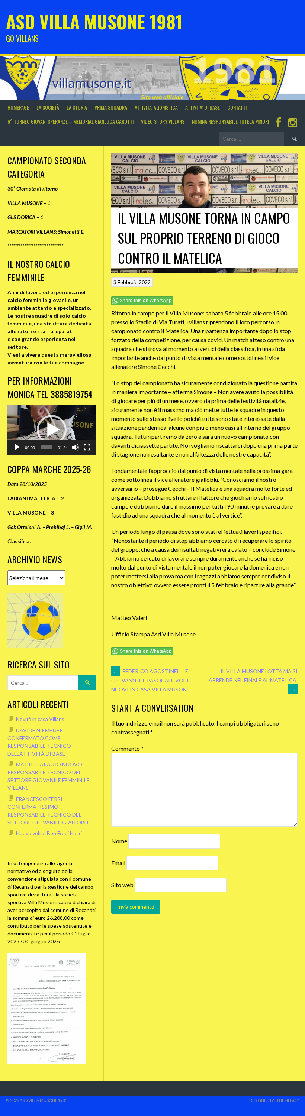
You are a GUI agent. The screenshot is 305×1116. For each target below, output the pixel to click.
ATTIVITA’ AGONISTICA (156, 107)
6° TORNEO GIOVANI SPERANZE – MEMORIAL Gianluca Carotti (70, 121)
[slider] (46, 447)
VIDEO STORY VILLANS (162, 121)
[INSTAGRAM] (293, 123)
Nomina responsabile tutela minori (230, 121)
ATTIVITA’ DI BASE (202, 107)
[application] (51, 430)
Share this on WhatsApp (146, 300)
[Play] (17, 447)
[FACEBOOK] (279, 123)
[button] (52, 430)
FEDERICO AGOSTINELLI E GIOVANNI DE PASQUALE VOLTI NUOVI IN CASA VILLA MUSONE (151, 680)
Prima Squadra (110, 107)
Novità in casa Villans (40, 719)
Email (118, 862)
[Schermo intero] (87, 447)
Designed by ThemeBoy (274, 1100)
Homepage (18, 107)
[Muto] (75, 447)
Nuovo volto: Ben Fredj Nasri (49, 833)
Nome (119, 840)
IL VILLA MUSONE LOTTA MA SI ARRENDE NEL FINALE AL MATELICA (253, 680)
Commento (127, 748)
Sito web (122, 884)
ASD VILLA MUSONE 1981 (94, 21)
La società (47, 107)
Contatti (237, 107)
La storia (77, 107)
